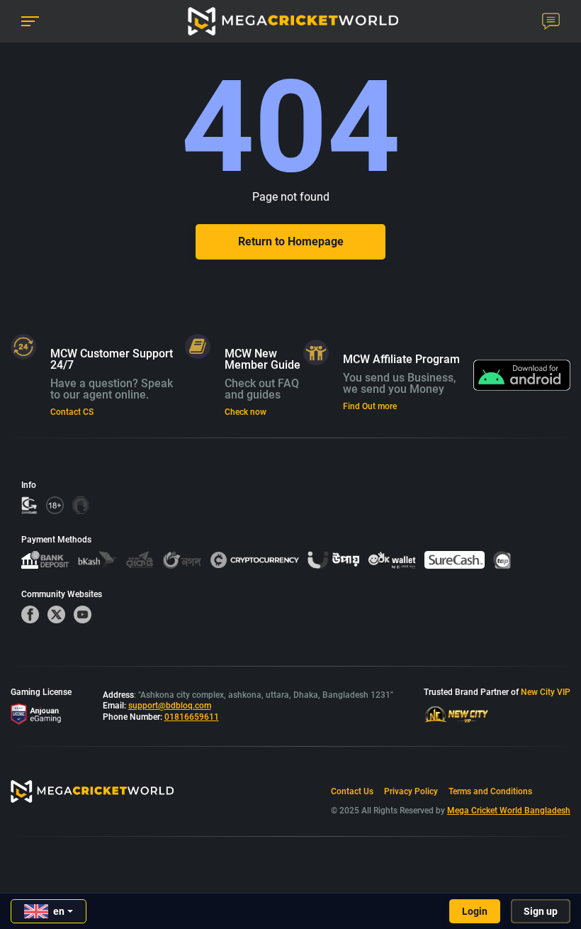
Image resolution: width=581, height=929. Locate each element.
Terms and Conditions (490, 791)
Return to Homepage (291, 241)
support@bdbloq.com (169, 706)
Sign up (541, 911)
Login (474, 911)
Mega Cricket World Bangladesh (508, 811)
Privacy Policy (411, 791)
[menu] (30, 21)
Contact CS (72, 412)
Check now (245, 412)
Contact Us (352, 791)
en (58, 911)
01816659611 (191, 717)
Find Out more (370, 406)
